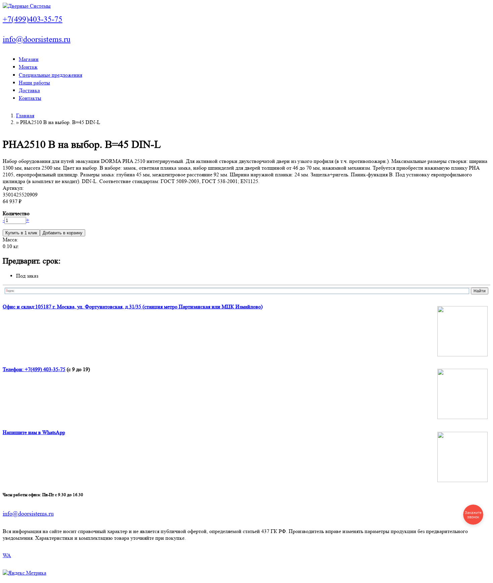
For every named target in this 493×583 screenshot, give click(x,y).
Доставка (29, 90)
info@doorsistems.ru (36, 39)
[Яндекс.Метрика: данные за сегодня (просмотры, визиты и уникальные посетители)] (24, 573)
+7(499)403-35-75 (32, 19)
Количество (16, 213)
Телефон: (14, 369)
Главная (25, 115)
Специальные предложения (50, 75)
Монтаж (28, 67)
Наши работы (34, 82)
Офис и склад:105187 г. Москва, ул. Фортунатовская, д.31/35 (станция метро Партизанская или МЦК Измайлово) (133, 306)
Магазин (29, 59)
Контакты (30, 98)
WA (7, 555)
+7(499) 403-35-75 (45, 369)
